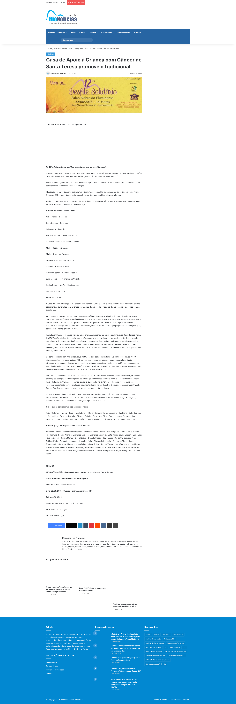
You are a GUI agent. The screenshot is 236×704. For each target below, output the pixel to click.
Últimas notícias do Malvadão (156, 664)
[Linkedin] (80, 525)
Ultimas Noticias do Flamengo (175, 651)
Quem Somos (51, 662)
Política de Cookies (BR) (180, 700)
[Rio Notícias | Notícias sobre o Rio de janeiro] (61, 17)
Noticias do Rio (169, 639)
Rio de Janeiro (175, 647)
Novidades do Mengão (153, 647)
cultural (156, 635)
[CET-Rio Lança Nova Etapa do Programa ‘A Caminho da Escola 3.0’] (102, 671)
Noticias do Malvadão (153, 639)
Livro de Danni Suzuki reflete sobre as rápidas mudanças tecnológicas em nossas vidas (125, 648)
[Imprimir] (115, 525)
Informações (122, 32)
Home (50, 32)
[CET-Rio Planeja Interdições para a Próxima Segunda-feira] (102, 661)
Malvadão (166, 635)
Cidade (73, 32)
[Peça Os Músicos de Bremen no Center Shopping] (94, 575)
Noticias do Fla (178, 635)
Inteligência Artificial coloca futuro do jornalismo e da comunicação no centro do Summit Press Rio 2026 (125, 636)
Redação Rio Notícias (58, 73)
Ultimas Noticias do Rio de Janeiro (157, 660)
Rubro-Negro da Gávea (154, 651)
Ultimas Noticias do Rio (176, 656)
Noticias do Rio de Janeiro (155, 643)
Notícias (56, 49)
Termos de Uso (52, 666)
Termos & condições (161, 700)
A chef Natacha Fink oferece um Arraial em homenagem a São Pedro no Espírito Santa (59, 589)
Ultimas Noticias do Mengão (155, 656)
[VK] (103, 525)
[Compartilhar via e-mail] (109, 525)
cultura (148, 635)
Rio (166, 647)
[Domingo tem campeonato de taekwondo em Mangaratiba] (127, 583)
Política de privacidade (55, 670)
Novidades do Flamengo (175, 643)
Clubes (82, 32)
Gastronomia (106, 32)
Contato (137, 32)
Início (50, 49)
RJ (184, 647)
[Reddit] (97, 525)
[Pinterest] (91, 525)
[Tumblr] (85, 525)
